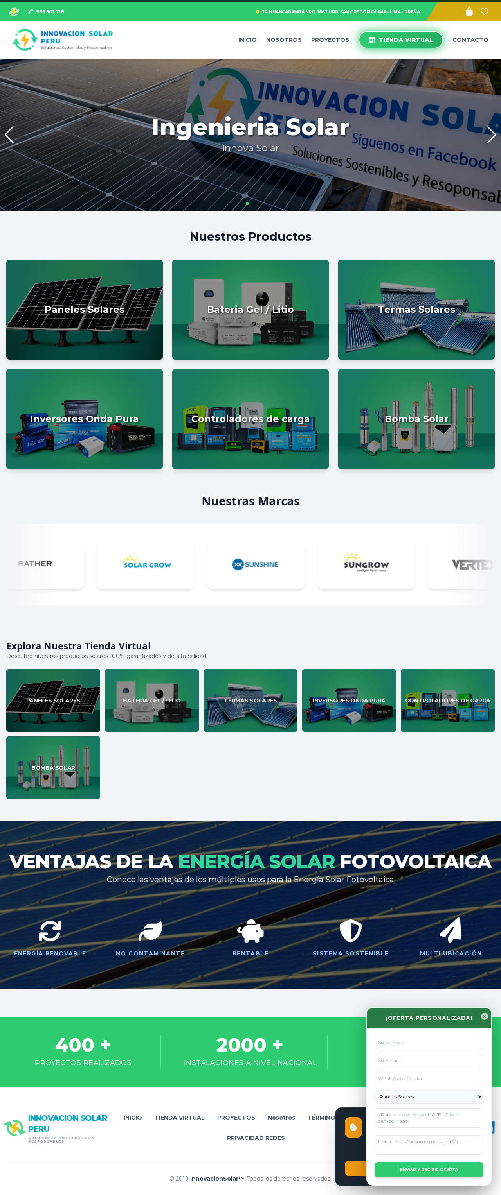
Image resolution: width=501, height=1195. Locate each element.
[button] (492, 134)
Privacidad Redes (256, 1137)
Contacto (470, 39)
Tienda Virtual (406, 39)
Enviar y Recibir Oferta (429, 1169)
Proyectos (330, 39)
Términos (323, 1117)
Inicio (247, 39)
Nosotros (284, 39)
